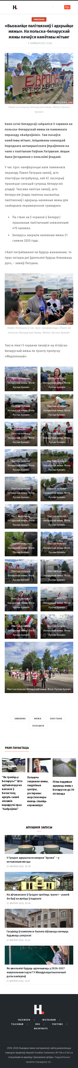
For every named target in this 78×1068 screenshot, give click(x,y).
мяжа (37, 718)
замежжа (20, 718)
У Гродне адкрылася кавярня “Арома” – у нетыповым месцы (33, 859)
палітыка (56, 718)
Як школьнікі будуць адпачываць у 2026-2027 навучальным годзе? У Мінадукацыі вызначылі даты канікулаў (36, 972)
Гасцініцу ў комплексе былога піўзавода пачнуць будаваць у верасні (38, 933)
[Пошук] (56, 7)
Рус (67, 7)
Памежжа (39, 19)
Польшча (38, 726)
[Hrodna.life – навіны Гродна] (15, 7)
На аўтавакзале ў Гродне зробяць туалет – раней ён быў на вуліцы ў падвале (38, 896)
